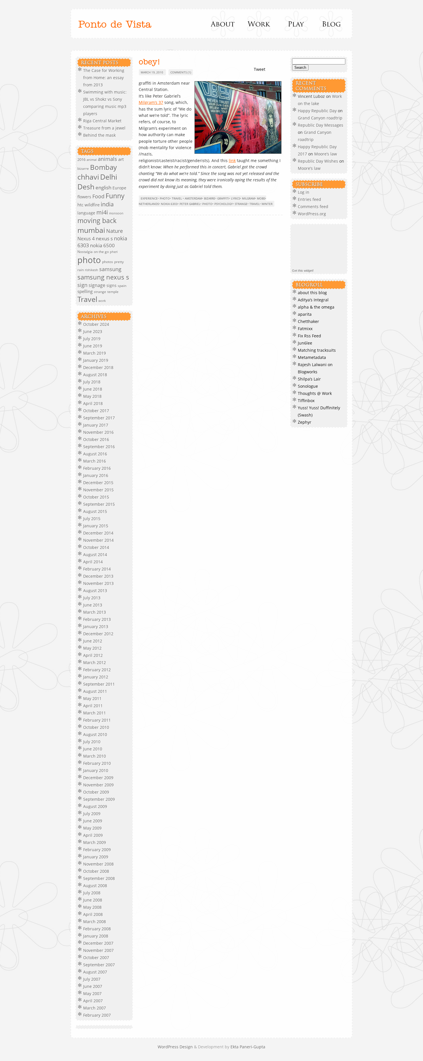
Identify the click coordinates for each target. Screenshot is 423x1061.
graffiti (223, 198)
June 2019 (92, 346)
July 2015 (91, 518)
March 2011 (94, 713)
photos (107, 261)
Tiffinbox (306, 400)
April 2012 (93, 655)
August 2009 (95, 806)
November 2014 (98, 540)
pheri (114, 252)
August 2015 (95, 511)
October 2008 (96, 871)
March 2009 (94, 842)
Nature (114, 230)
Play (295, 23)
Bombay (103, 167)
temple (113, 291)
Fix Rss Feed (309, 336)
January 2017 (95, 425)
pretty (119, 261)
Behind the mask (99, 135)
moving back (97, 220)
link (232, 160)
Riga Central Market (102, 120)
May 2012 (92, 648)
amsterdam (193, 198)
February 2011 (97, 720)
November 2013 (98, 583)
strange (100, 291)
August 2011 (95, 691)
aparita (305, 314)
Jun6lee (305, 343)
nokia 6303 (169, 204)
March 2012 (94, 662)
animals (107, 158)
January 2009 (95, 857)
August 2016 (95, 454)
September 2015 (99, 504)
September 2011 (99, 684)
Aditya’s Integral (313, 300)
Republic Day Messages (320, 125)
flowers (84, 196)
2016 (81, 159)
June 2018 (92, 389)
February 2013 (97, 619)
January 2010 (95, 770)
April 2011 (93, 705)
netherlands (149, 204)
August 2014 (95, 554)
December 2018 (98, 367)
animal (92, 160)
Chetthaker (308, 321)
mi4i (102, 212)
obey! (149, 62)
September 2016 (99, 446)
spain (122, 285)
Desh (85, 186)
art (121, 159)
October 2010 (96, 727)
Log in (303, 192)
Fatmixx (305, 328)
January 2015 (95, 525)
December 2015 (98, 482)
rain (80, 269)
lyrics (235, 198)
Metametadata (312, 357)
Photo (165, 198)
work (102, 301)
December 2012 (98, 633)
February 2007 (97, 1015)
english (103, 187)
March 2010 (94, 756)
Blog (331, 23)
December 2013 (98, 576)
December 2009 (98, 777)
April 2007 (93, 1000)
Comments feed (313, 206)
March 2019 (94, 353)
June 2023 (92, 331)
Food (98, 196)
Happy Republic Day (317, 110)
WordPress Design (176, 1046)
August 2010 (95, 734)
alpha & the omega (316, 307)
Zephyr (304, 422)
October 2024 (96, 324)
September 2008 (99, 878)
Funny (115, 195)
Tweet (259, 69)
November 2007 (98, 950)
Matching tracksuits (317, 350)
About (223, 23)
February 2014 (97, 569)
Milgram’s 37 (151, 102)
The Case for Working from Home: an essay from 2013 (103, 78)
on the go (101, 251)
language (86, 213)
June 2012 (92, 641)
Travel (87, 299)
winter (267, 204)
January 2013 (95, 626)
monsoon (116, 213)
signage (97, 285)
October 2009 (96, 792)
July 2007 (91, 979)
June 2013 (92, 605)
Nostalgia (85, 251)
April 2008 (93, 914)
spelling (85, 291)
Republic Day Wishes (318, 161)
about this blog (312, 292)
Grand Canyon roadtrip (321, 118)
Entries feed (309, 199)
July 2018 (91, 382)
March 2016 (94, 461)
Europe (119, 188)
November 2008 (98, 864)
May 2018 (92, 396)
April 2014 (93, 561)
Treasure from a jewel (104, 128)
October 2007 (96, 957)
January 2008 (95, 936)
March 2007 (94, 1008)
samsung (110, 269)
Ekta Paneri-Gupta (247, 1046)
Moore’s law (325, 154)
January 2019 (95, 360)
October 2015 (96, 497)
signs (111, 285)
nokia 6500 (102, 245)
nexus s (104, 238)
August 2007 (95, 972)
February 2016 (97, 468)
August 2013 (95, 590)
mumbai (91, 230)
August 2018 (95, 374)
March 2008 (94, 921)
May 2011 (92, 698)
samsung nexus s (103, 277)
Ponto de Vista (114, 24)
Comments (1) (180, 72)
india (107, 204)
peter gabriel (190, 204)
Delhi (108, 177)
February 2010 (97, 763)
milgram (248, 198)
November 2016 (98, 432)
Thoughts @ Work (315, 393)
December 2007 (98, 943)
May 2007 (92, 993)
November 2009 (98, 785)
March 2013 (94, 612)
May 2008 (92, 907)
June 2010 (92, 749)
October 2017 (96, 410)
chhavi (88, 177)
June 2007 (92, 986)
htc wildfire (88, 205)
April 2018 (93, 403)
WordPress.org (312, 213)
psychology (223, 204)
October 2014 (96, 547)
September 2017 (99, 418)
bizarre (83, 168)
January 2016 (95, 475)
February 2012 (97, 669)
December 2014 (98, 533)
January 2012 (95, 677)
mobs (261, 198)
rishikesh (91, 270)
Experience (149, 198)
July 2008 (91, 892)
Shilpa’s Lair (309, 379)
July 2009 (91, 813)
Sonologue (308, 386)
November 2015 (98, 490)
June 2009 (92, 821)
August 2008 (95, 885)
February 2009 (97, 849)
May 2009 (92, 828)
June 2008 (92, 900)
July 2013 (91, 597)
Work (259, 23)
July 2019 (91, 338)
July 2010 (91, 741)
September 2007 (99, 964)
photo (89, 260)
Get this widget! (303, 270)
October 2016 (96, 439)
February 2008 (97, 928)
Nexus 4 (86, 238)
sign (82, 285)
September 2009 (99, 799)
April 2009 (93, 835)
